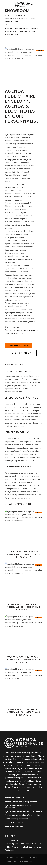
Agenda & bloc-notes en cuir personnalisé (20, 20)
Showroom (19, 16)
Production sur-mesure (18, 371)
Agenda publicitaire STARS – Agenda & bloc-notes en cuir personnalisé (23, 712)
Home (7, 16)
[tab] (23, 364)
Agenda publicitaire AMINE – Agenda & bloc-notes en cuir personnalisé (23, 607)
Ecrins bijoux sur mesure (15, 826)
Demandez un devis (18, 345)
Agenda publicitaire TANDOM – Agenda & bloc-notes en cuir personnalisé (23, 660)
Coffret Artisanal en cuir (14, 822)
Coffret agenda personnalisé (16, 818)
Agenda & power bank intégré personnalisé (22, 815)
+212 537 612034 (21, 353)
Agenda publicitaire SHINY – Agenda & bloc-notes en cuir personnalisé (23, 554)
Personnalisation (14, 365)
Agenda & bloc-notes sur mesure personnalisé (23, 811)
